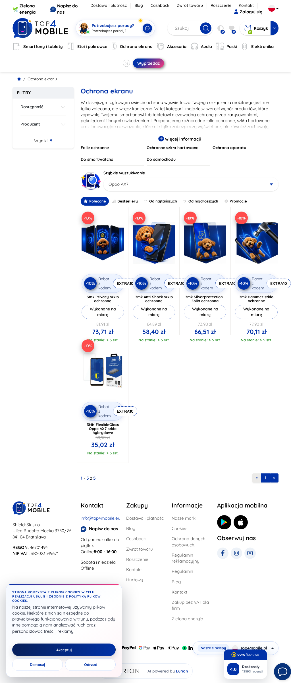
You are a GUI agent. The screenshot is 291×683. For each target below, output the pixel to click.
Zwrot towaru (190, 5)
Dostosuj (37, 664)
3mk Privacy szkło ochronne (103, 298)
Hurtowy (134, 579)
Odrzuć (90, 664)
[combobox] (190, 184)
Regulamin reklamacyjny (185, 558)
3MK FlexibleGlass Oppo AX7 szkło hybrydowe (103, 428)
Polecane (97, 201)
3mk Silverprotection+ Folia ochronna (205, 298)
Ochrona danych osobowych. (188, 541)
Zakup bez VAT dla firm (190, 605)
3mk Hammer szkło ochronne (256, 298)
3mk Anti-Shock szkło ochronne (154, 298)
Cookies (179, 528)
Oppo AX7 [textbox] (118, 184)
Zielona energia (187, 618)
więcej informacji (182, 139)
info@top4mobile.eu (100, 518)
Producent (30, 124)
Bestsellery (127, 201)
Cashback (160, 5)
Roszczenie (221, 5)
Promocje (238, 201)
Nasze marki (184, 518)
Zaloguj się (251, 11)
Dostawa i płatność (108, 5)
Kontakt (246, 5)
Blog (138, 5)
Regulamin (182, 571)
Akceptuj (64, 650)
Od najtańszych (163, 201)
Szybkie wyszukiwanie (124, 173)
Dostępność (31, 106)
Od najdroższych (203, 201)
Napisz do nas (103, 528)
